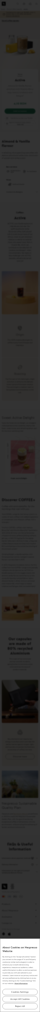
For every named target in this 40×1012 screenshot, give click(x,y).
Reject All (20, 1006)
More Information (21, 983)
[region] (20, 975)
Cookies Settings (20, 992)
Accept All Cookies (20, 999)
